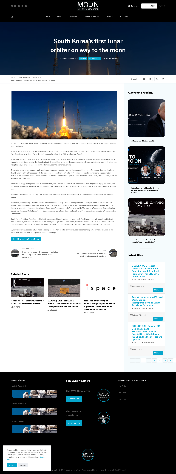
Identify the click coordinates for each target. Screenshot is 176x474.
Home (48, 17)
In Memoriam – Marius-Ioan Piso (143, 141)
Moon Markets (94, 58)
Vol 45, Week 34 (19, 386)
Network (124, 17)
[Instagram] (26, 6)
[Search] (12, 17)
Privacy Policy (99, 470)
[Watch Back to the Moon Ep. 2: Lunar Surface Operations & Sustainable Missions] (146, 165)
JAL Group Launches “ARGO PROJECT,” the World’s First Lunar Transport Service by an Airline (64, 304)
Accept (11, 465)
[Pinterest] (156, 79)
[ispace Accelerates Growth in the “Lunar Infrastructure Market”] (27, 287)
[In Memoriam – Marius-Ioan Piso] (146, 118)
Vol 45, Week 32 (19, 421)
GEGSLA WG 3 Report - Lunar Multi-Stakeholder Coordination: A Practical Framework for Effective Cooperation (145, 271)
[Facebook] (19, 6)
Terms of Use (112, 470)
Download (157, 290)
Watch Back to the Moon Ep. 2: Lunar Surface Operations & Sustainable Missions (145, 190)
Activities (72, 17)
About (58, 17)
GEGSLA (110, 17)
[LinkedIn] (12, 6)
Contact (122, 470)
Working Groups (92, 17)
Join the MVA (149, 6)
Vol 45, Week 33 (19, 404)
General (82, 58)
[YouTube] (15, 6)
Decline (23, 465)
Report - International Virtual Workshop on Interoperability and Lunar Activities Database (147, 301)
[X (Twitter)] (22, 6)
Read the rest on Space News (26, 239)
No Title (122, 386)
